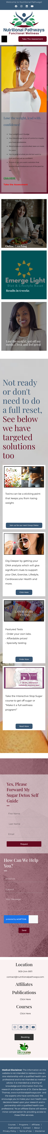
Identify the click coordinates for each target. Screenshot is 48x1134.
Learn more (24, 274)
